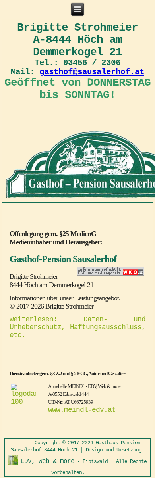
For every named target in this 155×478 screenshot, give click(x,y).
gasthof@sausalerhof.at (91, 72)
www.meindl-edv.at (82, 410)
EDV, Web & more (47, 461)
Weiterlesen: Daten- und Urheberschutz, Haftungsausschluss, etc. (77, 327)
